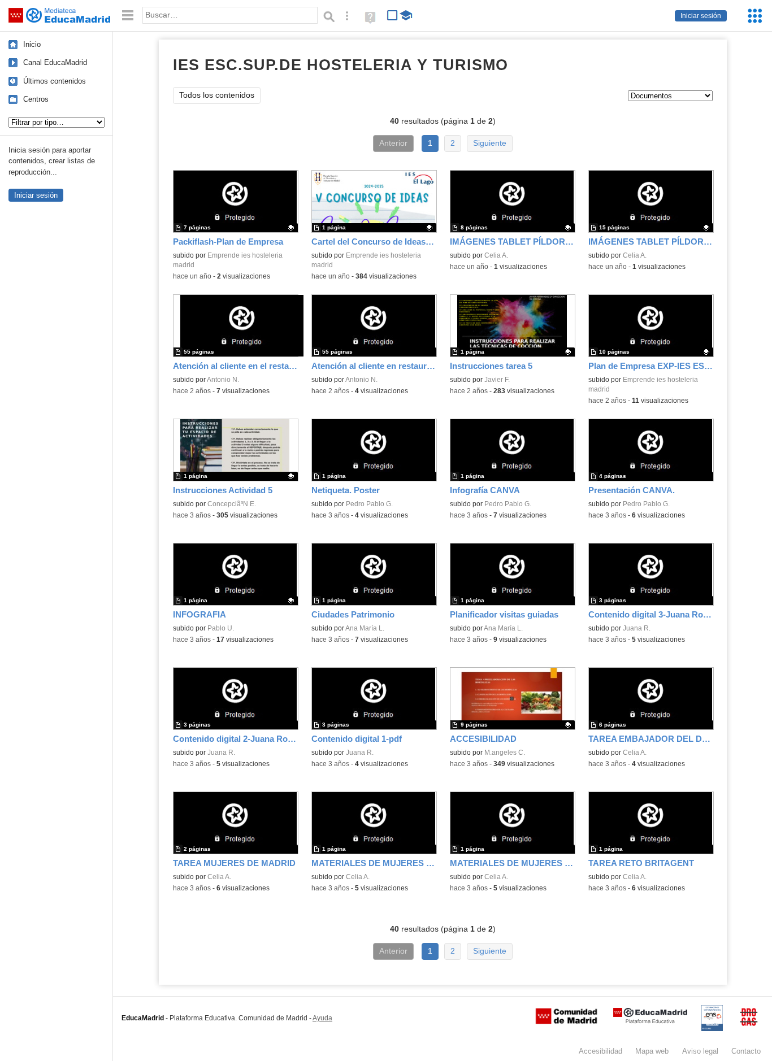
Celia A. (496, 255)
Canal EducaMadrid (55, 62)
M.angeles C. (504, 752)
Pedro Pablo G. (369, 504)
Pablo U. (220, 628)
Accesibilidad (600, 1051)
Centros (36, 99)
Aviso (700, 1051)
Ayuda (322, 1018)
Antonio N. (223, 379)
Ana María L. (364, 628)
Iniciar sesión (700, 15)
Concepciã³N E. (231, 504)
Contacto (746, 1051)
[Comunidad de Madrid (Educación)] (566, 1021)
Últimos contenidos (54, 81)
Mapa (652, 1051)
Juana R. (636, 628)
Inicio (32, 44)
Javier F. (497, 379)
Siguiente (489, 143)
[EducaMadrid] (650, 1021)
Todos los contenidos (216, 95)
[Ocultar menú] (128, 15)
